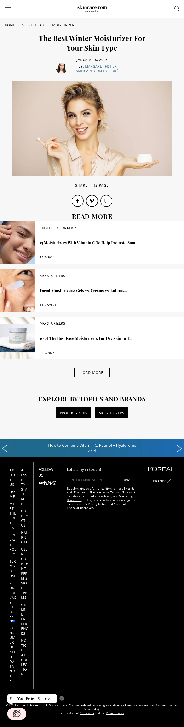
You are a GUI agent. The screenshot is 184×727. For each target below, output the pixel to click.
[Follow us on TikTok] (47, 484)
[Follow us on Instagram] (54, 484)
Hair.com (24, 537)
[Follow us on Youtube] (40, 484)
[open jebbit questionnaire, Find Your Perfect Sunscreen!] (16, 714)
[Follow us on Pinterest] (51, 484)
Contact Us (24, 518)
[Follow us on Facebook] (44, 484)
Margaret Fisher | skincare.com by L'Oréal (99, 68)
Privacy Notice (97, 504)
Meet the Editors (13, 515)
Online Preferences (24, 619)
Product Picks (33, 25)
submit (127, 479)
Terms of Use (13, 568)
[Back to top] (173, 716)
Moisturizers (64, 25)
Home (10, 25)
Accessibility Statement (24, 487)
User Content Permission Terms (24, 573)
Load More (92, 372)
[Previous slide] (4, 448)
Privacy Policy (115, 713)
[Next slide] (179, 448)
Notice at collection (24, 657)
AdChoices (87, 713)
